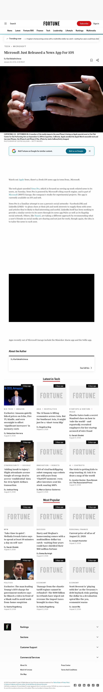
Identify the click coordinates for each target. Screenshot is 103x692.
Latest (17, 30)
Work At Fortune (26, 670)
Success (41, 529)
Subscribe (84, 23)
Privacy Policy (65, 682)
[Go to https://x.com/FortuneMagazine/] (79, 685)
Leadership (58, 30)
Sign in (96, 23)
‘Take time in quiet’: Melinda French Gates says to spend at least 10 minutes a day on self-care (19, 538)
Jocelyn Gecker (79, 480)
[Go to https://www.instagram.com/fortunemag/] (88, 685)
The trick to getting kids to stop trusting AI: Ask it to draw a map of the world (83, 472)
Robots (56, 465)
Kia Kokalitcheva (14, 59)
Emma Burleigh (45, 553)
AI (70, 465)
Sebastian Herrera (15, 433)
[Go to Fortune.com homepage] (51, 24)
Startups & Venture (79, 409)
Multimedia (91, 30)
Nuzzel (38, 215)
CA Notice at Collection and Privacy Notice (14, 684)
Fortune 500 (28, 30)
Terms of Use (57, 682)
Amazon (20, 409)
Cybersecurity (11, 465)
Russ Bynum (92, 480)
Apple (21, 179)
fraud (72, 412)
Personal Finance (78, 529)
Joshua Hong (12, 490)
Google (26, 465)
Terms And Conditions (69, 670)
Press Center (65, 665)
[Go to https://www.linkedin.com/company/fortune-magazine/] (84, 685)
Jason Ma (76, 607)
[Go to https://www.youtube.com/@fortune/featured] (97, 685)
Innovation (43, 465)
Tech (48, 30)
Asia (39, 409)
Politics (8, 583)
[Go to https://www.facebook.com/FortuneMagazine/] (75, 685)
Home (9, 30)
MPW (6, 529)
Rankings (79, 30)
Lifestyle (69, 30)
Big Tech (8, 409)
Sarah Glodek (78, 435)
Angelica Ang (45, 427)
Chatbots (79, 465)
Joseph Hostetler (79, 541)
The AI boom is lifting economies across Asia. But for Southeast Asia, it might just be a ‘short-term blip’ (51, 418)
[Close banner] (89, 151)
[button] (9, 30)
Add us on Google (76, 151)
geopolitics (50, 409)
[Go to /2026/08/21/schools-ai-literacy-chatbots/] (84, 452)
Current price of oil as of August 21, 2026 (82, 535)
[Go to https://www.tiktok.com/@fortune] (93, 685)
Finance (40, 30)
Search (13, 23)
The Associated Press (82, 483)
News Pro (35, 188)
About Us (23, 665)
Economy (41, 583)
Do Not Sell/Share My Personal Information (36, 684)
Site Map (23, 674)
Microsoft (19, 46)
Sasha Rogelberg (14, 607)
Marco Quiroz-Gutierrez (49, 490)
